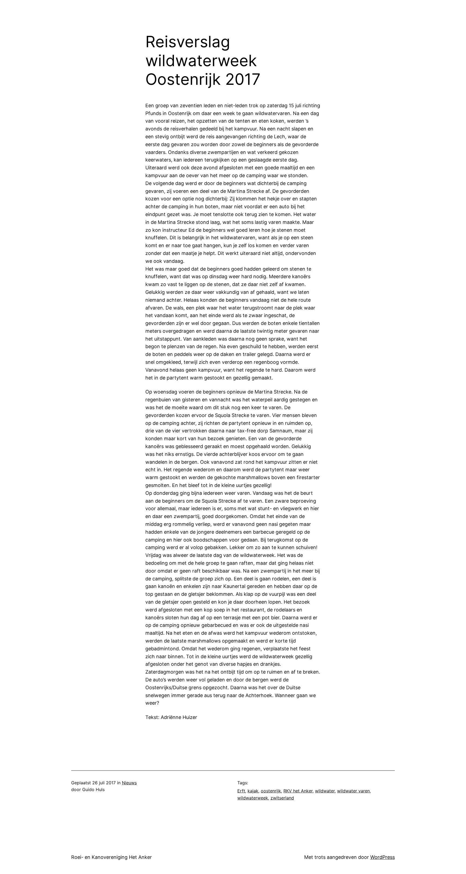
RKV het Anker (298, 791)
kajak (253, 791)
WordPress (382, 857)
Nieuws (129, 782)
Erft (241, 791)
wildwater (325, 791)
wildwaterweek (252, 798)
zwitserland (282, 798)
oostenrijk (271, 791)
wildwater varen (353, 791)
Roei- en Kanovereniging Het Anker (111, 857)
